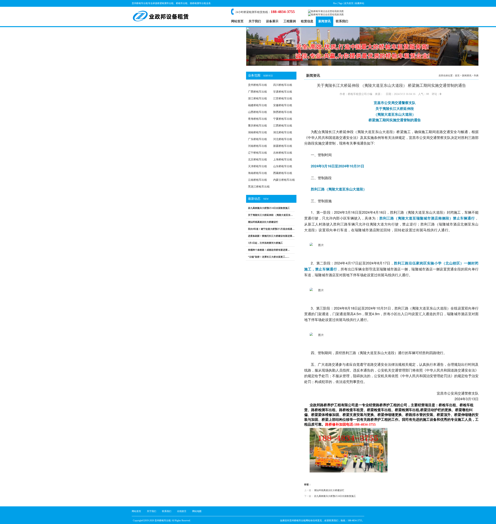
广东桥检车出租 (257, 139)
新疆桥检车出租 (282, 146)
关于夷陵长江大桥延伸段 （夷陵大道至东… (270, 215)
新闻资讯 (324, 21)
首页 (457, 75)
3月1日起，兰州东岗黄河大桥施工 (265, 243)
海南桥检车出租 (257, 173)
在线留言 (181, 511)
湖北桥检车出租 (282, 132)
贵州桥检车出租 (257, 84)
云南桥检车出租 (257, 179)
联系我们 (342, 21)
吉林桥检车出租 (282, 152)
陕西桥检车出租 (282, 112)
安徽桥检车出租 (282, 105)
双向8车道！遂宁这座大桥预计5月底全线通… (271, 229)
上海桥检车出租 (282, 159)
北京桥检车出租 (257, 159)
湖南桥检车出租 (257, 132)
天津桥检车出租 (257, 166)
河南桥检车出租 (257, 146)
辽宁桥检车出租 (257, 152)
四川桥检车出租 (282, 84)
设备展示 (272, 21)
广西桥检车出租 (257, 91)
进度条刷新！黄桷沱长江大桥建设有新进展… (271, 236)
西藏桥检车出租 (282, 173)
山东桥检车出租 (282, 166)
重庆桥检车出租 (257, 125)
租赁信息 (307, 21)
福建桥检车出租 (257, 105)
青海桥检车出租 (257, 118)
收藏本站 (359, 3)
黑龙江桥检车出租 (259, 186)
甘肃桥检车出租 (282, 91)
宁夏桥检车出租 (282, 118)
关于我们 (255, 21)
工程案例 (289, 21)
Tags (340, 3)
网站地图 (197, 511)
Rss (335, 3)
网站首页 (237, 21)
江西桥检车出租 (282, 125)
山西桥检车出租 (257, 112)
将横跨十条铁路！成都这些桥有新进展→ (269, 250)
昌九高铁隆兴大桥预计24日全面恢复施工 (269, 208)
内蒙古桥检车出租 (284, 179)
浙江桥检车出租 (257, 98)
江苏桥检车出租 (282, 98)
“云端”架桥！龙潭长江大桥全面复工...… (268, 257)
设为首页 (348, 3)
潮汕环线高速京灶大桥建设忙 (263, 222)
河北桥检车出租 (282, 139)
